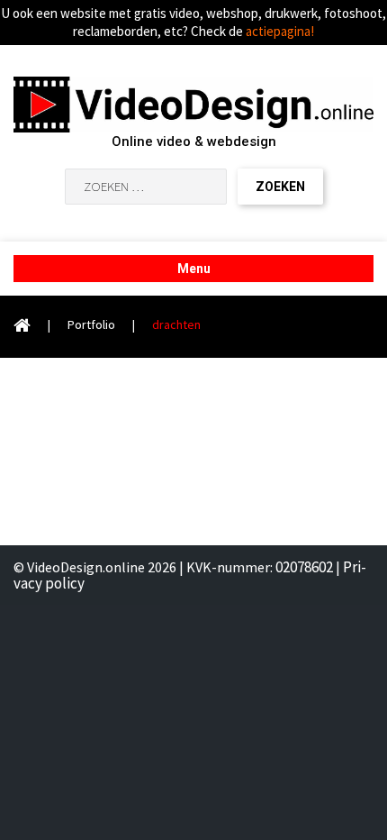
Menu (194, 268)
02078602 (304, 567)
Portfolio (91, 324)
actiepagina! (280, 31)
